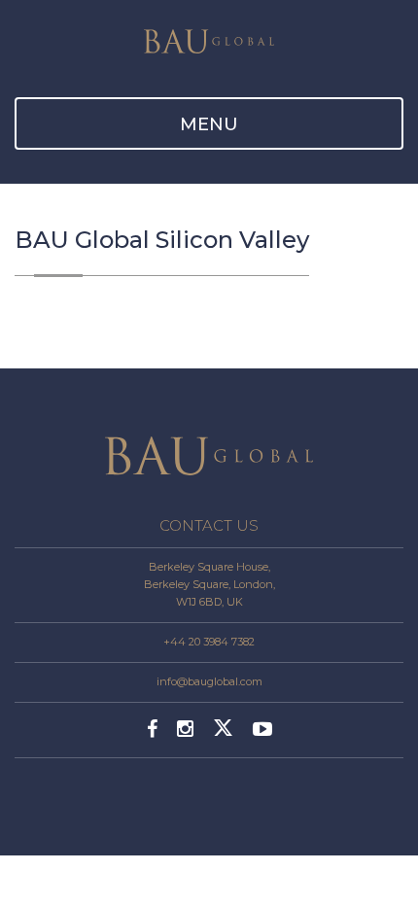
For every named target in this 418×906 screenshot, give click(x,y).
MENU (209, 124)
